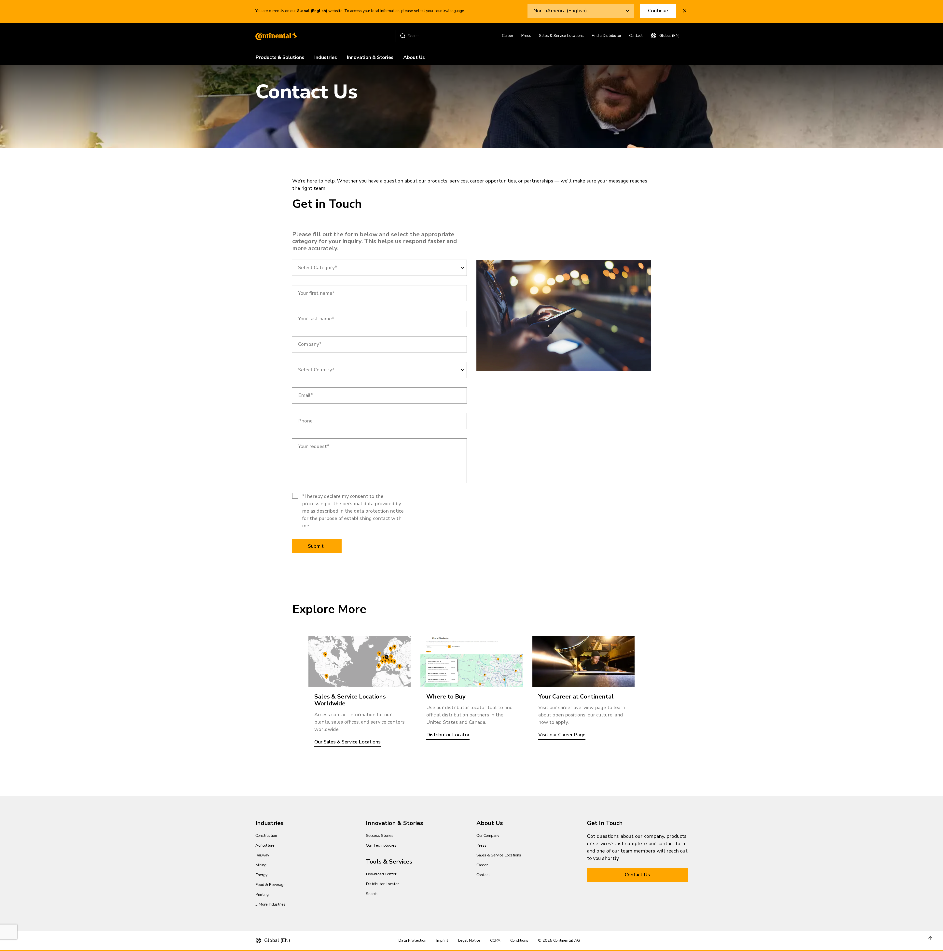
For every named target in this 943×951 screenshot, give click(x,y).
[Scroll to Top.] (930, 938)
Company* (309, 344)
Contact (636, 35)
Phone (305, 421)
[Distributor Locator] (471, 661)
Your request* (313, 446)
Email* (305, 395)
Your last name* (316, 319)
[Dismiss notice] (685, 11)
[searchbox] (446, 36)
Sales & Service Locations (561, 35)
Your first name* (316, 293)
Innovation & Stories (370, 58)
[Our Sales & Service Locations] (359, 661)
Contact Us (637, 874)
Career (507, 35)
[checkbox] (295, 496)
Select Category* (317, 268)
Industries (325, 58)
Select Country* (316, 370)
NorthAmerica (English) (560, 10)
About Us (414, 58)
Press (526, 35)
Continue (658, 10)
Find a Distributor (606, 35)
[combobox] (379, 268)
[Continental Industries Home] (275, 35)
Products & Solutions (279, 58)
